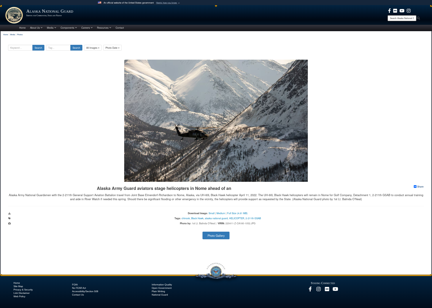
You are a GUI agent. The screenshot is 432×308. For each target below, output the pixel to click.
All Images (92, 47)
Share (420, 186)
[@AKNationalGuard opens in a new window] (409, 10)
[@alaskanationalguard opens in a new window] (318, 290)
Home (22, 27)
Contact (120, 27)
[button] (168, 3)
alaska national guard (216, 218)
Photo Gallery (216, 236)
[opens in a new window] (389, 10)
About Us (35, 27)
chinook (186, 218)
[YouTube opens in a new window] (335, 290)
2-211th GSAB (253, 218)
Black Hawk (197, 218)
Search (38, 47)
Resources (103, 27)
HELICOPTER (236, 218)
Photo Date (111, 47)
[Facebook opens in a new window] (310, 290)
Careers (85, 27)
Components (67, 27)
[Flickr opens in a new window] (327, 290)
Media (50, 27)
